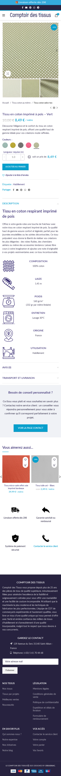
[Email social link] (26, 7)
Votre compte (39, 740)
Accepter (30, 771)
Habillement (19, 184)
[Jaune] (13, 145)
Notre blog (7, 750)
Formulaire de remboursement (40, 717)
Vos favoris (38, 750)
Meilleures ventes (10, 700)
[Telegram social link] (38, 7)
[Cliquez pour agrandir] (8, 74)
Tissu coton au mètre (21, 103)
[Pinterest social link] (30, 7)
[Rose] (28, 145)
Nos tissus (7, 689)
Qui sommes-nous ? (11, 734)
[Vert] (36, 145)
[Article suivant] (57, 107)
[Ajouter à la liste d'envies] (25, 459)
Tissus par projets (10, 694)
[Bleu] (5, 145)
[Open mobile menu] (4, 15)
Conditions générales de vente (44, 695)
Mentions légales (41, 689)
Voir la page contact (30, 428)
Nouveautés (8, 705)
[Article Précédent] (50, 107)
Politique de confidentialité (46, 702)
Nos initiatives (9, 745)
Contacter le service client (46, 546)
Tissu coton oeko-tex (43, 103)
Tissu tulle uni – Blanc (45, 486)
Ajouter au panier (15, 167)
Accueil (5, 103)
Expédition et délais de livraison (44, 709)
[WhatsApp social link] (34, 7)
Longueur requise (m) (13, 152)
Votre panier (39, 745)
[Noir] (20, 145)
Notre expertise (9, 740)
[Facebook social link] (22, 7)
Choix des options (25, 465)
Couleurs (6, 140)
